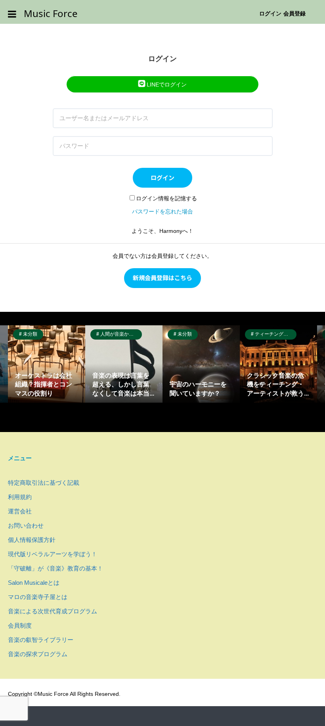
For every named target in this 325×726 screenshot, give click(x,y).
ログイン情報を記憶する (166, 198)
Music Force (51, 13)
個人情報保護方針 (31, 539)
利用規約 (20, 497)
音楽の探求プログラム (37, 654)
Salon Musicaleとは (33, 582)
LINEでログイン (166, 84)
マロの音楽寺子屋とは (37, 596)
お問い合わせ (26, 525)
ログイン (270, 13)
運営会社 (20, 511)
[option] (46, 364)
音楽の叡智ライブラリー (40, 639)
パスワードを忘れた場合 (162, 211)
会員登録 (294, 13)
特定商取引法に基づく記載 (43, 482)
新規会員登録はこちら (162, 277)
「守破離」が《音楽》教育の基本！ (55, 568)
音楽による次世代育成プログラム (52, 611)
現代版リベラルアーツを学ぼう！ (52, 554)
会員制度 (20, 625)
